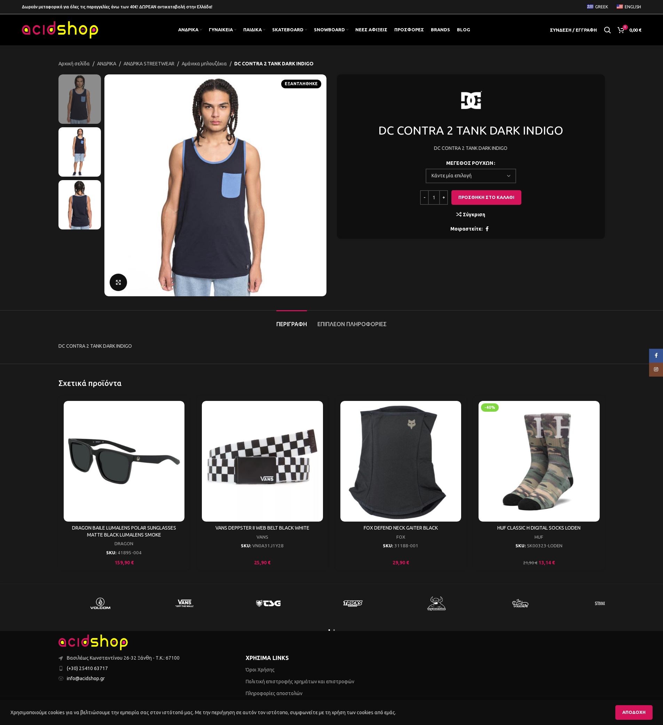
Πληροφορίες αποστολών (274, 693)
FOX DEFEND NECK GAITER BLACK (401, 528)
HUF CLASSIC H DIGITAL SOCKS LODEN (539, 528)
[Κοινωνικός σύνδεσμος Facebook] (487, 229)
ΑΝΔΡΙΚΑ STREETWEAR (149, 63)
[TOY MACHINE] (437, 603)
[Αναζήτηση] (607, 30)
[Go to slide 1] (329, 630)
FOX (400, 537)
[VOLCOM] (100, 603)
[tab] (291, 320)
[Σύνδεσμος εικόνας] (93, 642)
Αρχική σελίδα (74, 63)
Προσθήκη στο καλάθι (486, 197)
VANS (262, 537)
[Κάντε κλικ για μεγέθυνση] (118, 282)
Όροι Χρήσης (260, 669)
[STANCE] (605, 603)
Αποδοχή (634, 712)
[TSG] (269, 603)
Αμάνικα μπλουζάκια (204, 63)
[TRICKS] (352, 603)
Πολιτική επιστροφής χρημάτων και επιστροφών (300, 681)
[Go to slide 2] (334, 630)
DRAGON (124, 543)
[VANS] (184, 603)
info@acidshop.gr (86, 678)
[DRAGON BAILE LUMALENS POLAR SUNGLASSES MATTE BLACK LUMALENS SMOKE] (124, 461)
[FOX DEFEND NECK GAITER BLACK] (400, 461)
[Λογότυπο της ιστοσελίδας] (60, 29)
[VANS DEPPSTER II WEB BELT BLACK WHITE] (262, 461)
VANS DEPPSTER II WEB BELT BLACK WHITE (262, 528)
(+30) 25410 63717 (87, 668)
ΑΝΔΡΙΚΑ (106, 63)
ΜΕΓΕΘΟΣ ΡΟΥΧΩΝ (469, 163)
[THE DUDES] (521, 603)
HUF (539, 537)
